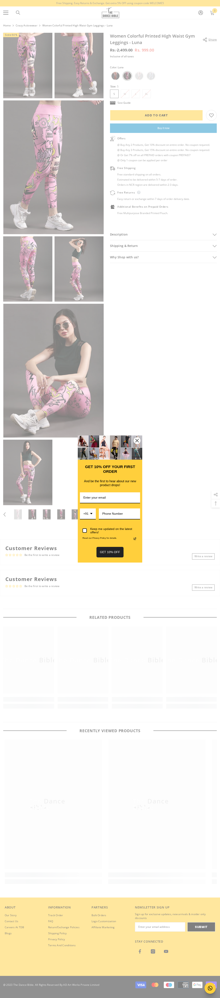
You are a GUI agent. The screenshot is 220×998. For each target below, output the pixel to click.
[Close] (137, 440)
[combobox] (88, 513)
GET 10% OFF (110, 552)
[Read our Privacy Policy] (135, 538)
